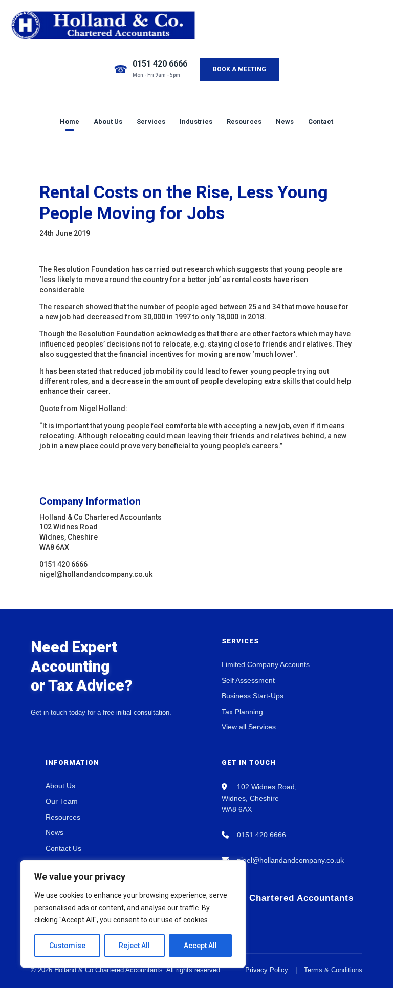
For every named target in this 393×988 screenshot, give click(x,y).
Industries (196, 121)
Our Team (62, 801)
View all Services (249, 727)
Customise (67, 945)
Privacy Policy (266, 970)
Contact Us (63, 848)
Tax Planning (242, 711)
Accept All (200, 945)
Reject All (134, 945)
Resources (244, 121)
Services (151, 121)
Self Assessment (248, 680)
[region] (133, 914)
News (285, 121)
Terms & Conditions (333, 970)
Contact (320, 121)
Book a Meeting (239, 69)
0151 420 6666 (160, 64)
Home (69, 121)
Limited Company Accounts (266, 664)
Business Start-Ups (252, 696)
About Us (108, 121)
